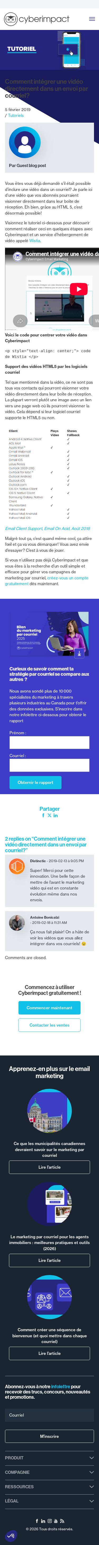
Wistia (34, 240)
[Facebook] (43, 816)
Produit (14, 1457)
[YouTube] (56, 1522)
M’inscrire (49, 1436)
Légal (11, 1501)
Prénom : (18, 732)
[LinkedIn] (55, 816)
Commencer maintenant (49, 1007)
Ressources (19, 1486)
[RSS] (62, 1522)
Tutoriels (16, 115)
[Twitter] (49, 816)
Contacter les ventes (49, 1025)
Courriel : (18, 755)
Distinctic (38, 861)
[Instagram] (50, 1522)
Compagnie (17, 1472)
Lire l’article (50, 1167)
